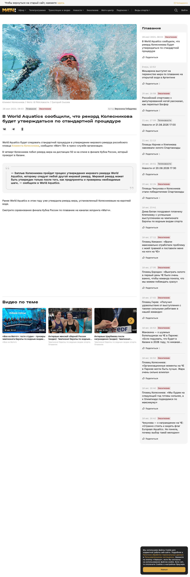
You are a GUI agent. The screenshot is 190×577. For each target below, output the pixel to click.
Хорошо (164, 569)
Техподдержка (182, 3)
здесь (60, 2)
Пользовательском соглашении (159, 557)
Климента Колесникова (25, 145)
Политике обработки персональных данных (163, 555)
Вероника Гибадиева (125, 108)
